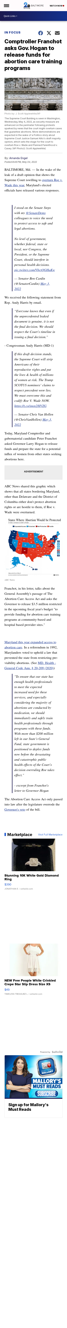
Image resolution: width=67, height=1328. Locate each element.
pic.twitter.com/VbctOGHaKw (34, 270)
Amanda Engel (18, 158)
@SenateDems (36, 213)
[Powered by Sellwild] (57, 1052)
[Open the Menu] (6, 5)
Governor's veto (14, 809)
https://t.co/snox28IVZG (30, 405)
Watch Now (56, 6)
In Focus (12, 32)
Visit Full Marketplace (50, 834)
